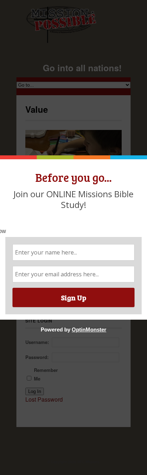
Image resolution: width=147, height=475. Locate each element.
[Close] (137, 157)
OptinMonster (89, 329)
